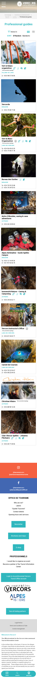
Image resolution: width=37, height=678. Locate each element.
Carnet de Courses (9, 365)
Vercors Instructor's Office (13, 328)
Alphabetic (26, 36)
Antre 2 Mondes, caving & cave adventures (15, 217)
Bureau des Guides (10, 179)
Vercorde (6, 104)
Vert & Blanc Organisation (7, 140)
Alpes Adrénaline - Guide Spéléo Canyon (15, 254)
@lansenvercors (18, 472)
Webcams (28, 672)
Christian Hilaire (9, 401)
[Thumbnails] (28, 32)
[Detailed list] (33, 32)
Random (18, 36)
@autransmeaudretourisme (18, 474)
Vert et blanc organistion (7, 67)
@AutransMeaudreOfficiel (18, 490)
